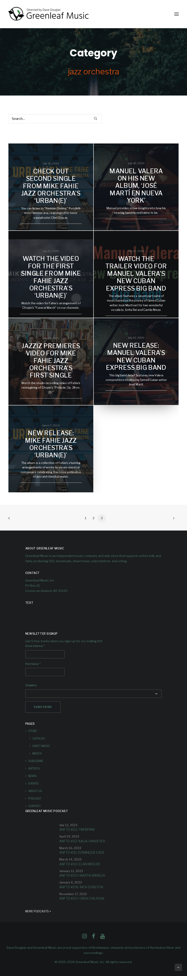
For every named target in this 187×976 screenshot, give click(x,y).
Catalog (38, 738)
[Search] (55, 118)
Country (31, 685)
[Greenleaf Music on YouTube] (102, 937)
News (32, 776)
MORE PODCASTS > (38, 911)
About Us (35, 791)
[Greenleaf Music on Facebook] (84, 937)
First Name (33, 664)
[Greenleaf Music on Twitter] (93, 937)
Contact (34, 806)
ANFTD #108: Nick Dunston (81, 887)
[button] (176, 14)
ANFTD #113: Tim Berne (77, 829)
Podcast (35, 798)
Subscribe (35, 761)
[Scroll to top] (178, 967)
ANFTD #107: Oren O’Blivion (81, 898)
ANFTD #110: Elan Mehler (79, 864)
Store (32, 731)
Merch (37, 753)
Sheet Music (41, 746)
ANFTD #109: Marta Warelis (82, 875)
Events (33, 783)
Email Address (35, 646)
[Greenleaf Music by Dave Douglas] (49, 14)
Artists (34, 768)
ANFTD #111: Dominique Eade (81, 852)
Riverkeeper (100, 947)
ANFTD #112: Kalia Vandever (82, 841)
